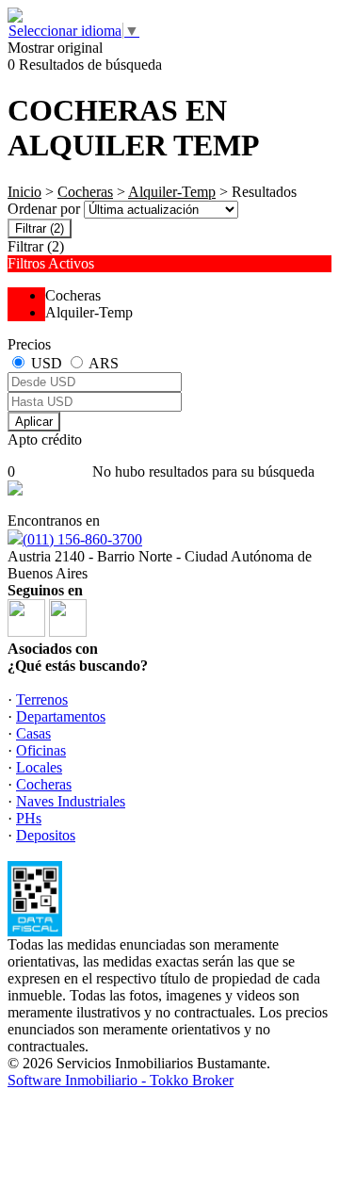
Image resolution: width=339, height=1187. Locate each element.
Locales (39, 767)
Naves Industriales (70, 801)
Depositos (45, 835)
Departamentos (60, 716)
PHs (28, 818)
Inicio (24, 192)
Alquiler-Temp (172, 192)
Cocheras (85, 192)
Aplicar (34, 422)
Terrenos (42, 699)
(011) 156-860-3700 (82, 539)
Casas (33, 733)
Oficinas (41, 750)
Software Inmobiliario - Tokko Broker (121, 1080)
